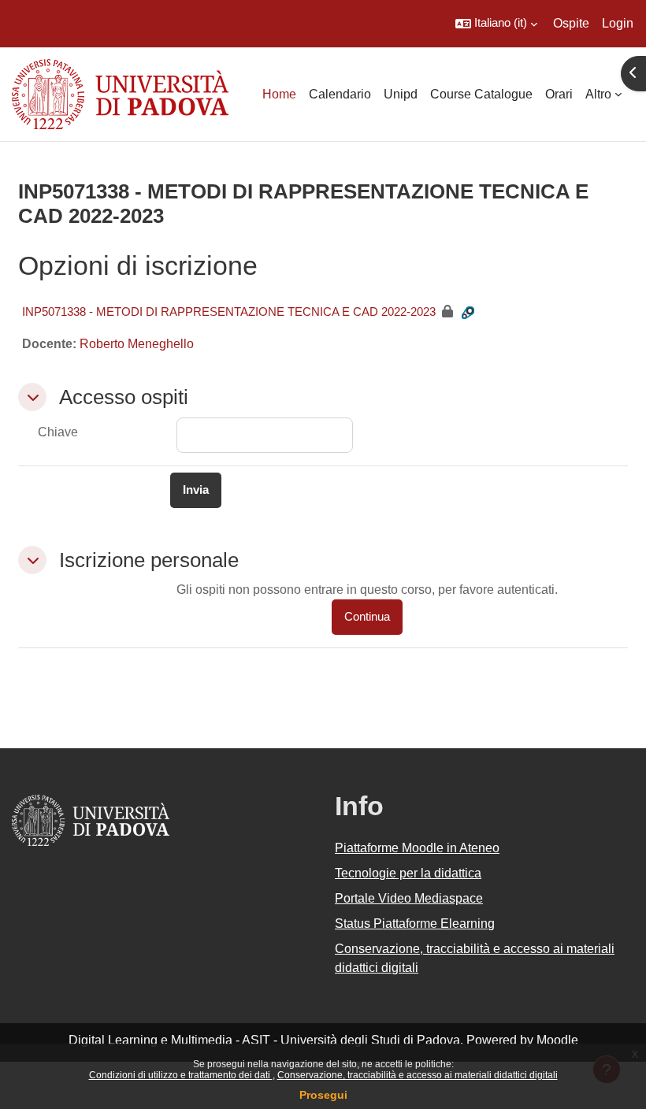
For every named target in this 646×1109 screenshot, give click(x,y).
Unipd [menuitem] (401, 94)
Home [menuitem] (279, 94)
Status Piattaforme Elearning (415, 923)
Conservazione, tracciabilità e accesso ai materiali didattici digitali (417, 1075)
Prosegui (323, 1095)
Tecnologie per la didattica (408, 873)
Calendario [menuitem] (340, 94)
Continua (367, 616)
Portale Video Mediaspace (409, 898)
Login (617, 23)
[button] (496, 23)
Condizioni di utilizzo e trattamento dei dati (181, 1075)
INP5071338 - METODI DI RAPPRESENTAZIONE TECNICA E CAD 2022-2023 (229, 311)
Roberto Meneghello (137, 344)
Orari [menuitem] (559, 94)
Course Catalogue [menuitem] (481, 94)
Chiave (58, 432)
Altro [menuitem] (598, 94)
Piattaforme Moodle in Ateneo (417, 848)
